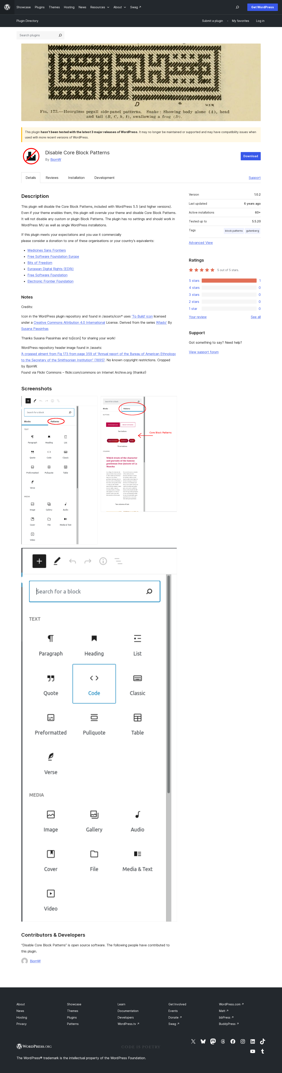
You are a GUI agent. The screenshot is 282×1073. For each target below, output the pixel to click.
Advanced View (201, 243)
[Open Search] (237, 7)
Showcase (74, 1004)
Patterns (73, 1024)
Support (255, 178)
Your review (198, 317)
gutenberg (252, 230)
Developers (126, 1017)
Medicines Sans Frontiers (46, 250)
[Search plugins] (60, 35)
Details (31, 178)
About (21, 1004)
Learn (121, 1004)
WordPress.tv (129, 1024)
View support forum (204, 352)
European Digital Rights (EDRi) (50, 269)
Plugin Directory (27, 20)
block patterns (234, 230)
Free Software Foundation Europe (53, 256)
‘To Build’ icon (142, 316)
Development (104, 178)
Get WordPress (262, 7)
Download (250, 156)
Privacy (22, 1024)
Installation (76, 178)
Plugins (72, 1017)
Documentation (128, 1011)
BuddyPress (229, 1024)
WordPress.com (231, 1004)
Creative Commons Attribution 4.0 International (69, 322)
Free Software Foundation (47, 275)
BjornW (55, 159)
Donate (175, 1017)
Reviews (52, 178)
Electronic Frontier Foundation (50, 281)
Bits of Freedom (39, 263)
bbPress (226, 1017)
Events (173, 1011)
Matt (224, 1011)
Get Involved (177, 1004)
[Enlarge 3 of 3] (171, 553)
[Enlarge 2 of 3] (171, 401)
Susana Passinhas (35, 329)
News (20, 1011)
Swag (174, 1024)
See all (256, 317)
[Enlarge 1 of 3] (92, 401)
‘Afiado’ (161, 322)
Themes (72, 1011)
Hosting (22, 1017)
